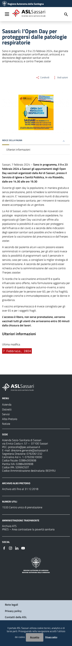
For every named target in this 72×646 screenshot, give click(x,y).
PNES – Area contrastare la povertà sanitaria (28, 529)
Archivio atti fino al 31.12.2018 (20, 489)
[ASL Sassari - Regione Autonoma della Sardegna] (20, 387)
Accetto (34, 637)
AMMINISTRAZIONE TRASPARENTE (20, 520)
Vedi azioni (62, 77)
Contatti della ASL (16, 617)
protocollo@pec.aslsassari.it (24, 447)
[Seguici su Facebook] (4, 548)
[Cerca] (66, 14)
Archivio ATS (9, 526)
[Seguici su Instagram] (10, 548)
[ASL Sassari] (4, 4)
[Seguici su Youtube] (23, 548)
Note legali (11, 604)
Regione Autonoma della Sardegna (26, 4)
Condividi (44, 77)
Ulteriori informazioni (18, 149)
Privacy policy (13, 611)
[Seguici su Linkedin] (17, 548)
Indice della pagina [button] (12, 140)
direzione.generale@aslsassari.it (29, 450)
